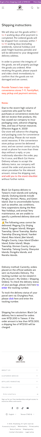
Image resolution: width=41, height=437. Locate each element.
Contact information (16, 432)
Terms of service (15, 429)
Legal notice (29, 432)
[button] (32, 8)
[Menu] (3, 8)
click (11, 298)
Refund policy (22, 426)
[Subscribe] (38, 394)
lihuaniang (16, 424)
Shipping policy (28, 429)
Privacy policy (34, 426)
